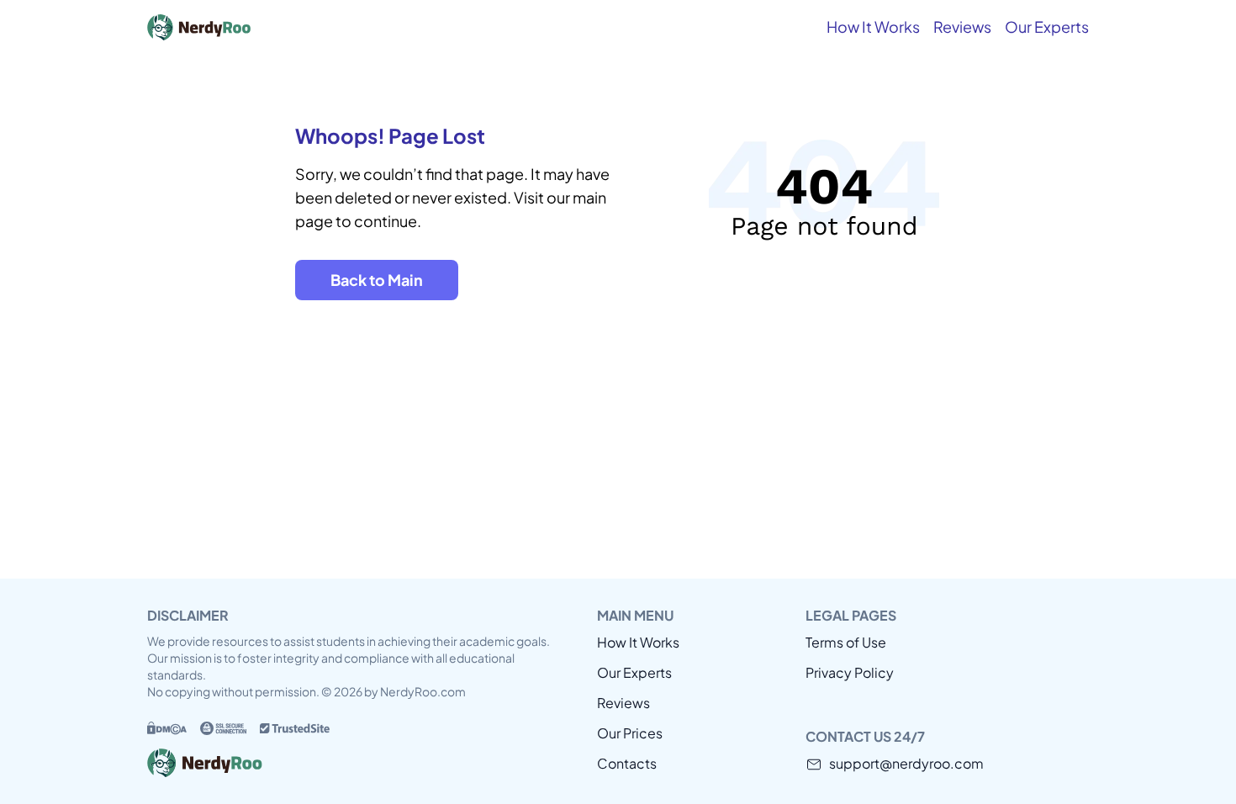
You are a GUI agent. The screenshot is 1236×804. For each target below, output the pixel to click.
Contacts (627, 763)
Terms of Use (846, 642)
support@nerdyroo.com (906, 763)
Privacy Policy (850, 672)
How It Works (873, 26)
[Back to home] (273, 27)
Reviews (962, 26)
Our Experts (1047, 26)
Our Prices (630, 733)
